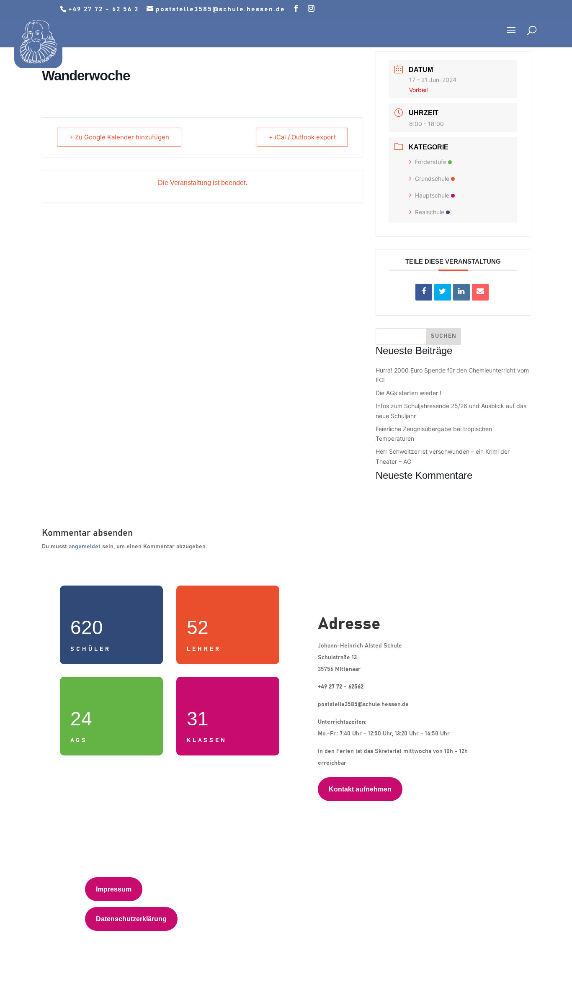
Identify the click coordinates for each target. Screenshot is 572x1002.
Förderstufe (430, 161)
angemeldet (84, 547)
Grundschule (432, 178)
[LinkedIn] (461, 292)
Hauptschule (432, 195)
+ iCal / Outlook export (302, 137)
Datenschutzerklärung (131, 918)
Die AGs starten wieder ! (408, 392)
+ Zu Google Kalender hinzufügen (119, 137)
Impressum (113, 889)
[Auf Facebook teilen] (423, 292)
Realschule (429, 212)
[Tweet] (442, 292)
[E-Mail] (480, 292)
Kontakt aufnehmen (360, 789)
